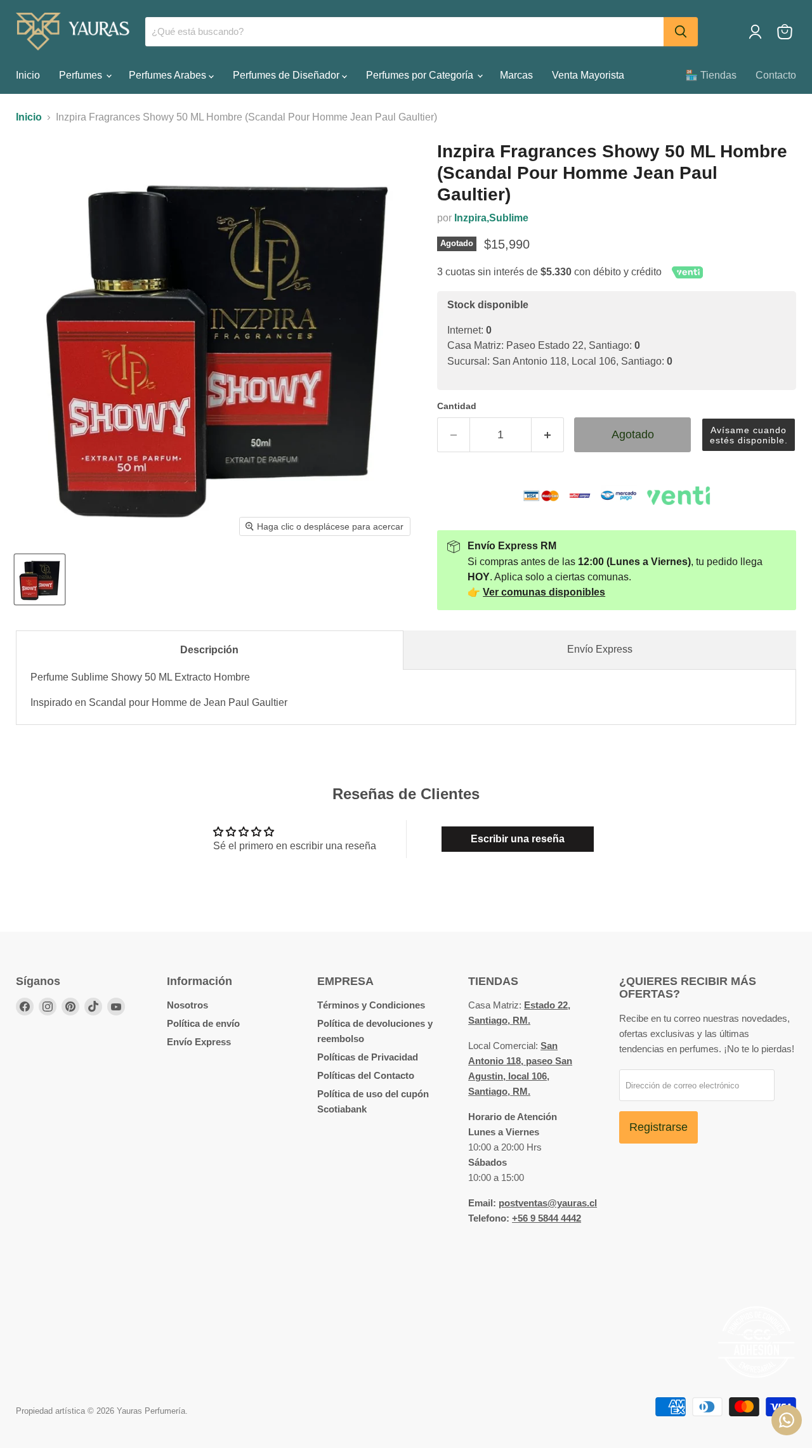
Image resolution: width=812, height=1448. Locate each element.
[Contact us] (786, 1420)
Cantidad (456, 406)
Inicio (28, 75)
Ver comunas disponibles (544, 592)
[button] (748, 434)
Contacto (776, 75)
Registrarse (658, 1127)
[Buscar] (681, 31)
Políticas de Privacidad (367, 1057)
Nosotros (187, 1005)
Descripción (209, 649)
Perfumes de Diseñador (287, 75)
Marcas (516, 75)
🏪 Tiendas (711, 75)
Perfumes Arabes (169, 75)
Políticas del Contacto (365, 1075)
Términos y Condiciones (371, 1005)
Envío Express (599, 649)
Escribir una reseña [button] (518, 838)
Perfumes (82, 75)
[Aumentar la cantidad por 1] (548, 434)
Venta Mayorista (588, 75)
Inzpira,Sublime (491, 217)
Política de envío (203, 1023)
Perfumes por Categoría (421, 75)
